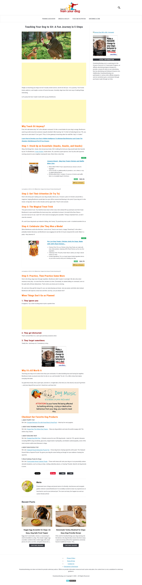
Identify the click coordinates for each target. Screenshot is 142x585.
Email (63, 473)
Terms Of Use (71, 561)
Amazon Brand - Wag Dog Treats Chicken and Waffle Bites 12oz (65, 162)
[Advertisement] (54, 74)
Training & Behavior (48, 19)
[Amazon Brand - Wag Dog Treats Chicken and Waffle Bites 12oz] (33, 168)
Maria (38, 482)
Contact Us (71, 563)
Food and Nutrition (79, 19)
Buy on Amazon (79, 182)
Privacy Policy (71, 558)
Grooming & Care (94, 19)
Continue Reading (37, 545)
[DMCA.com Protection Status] (71, 581)
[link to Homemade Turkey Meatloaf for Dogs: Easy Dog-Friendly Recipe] (71, 516)
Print (71, 473)
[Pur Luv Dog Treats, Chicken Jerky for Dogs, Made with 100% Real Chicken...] (33, 248)
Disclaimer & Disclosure (71, 566)
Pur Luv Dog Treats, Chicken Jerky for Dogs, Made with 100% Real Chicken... (65, 243)
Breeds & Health (63, 19)
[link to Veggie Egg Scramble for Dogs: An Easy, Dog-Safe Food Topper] (37, 516)
